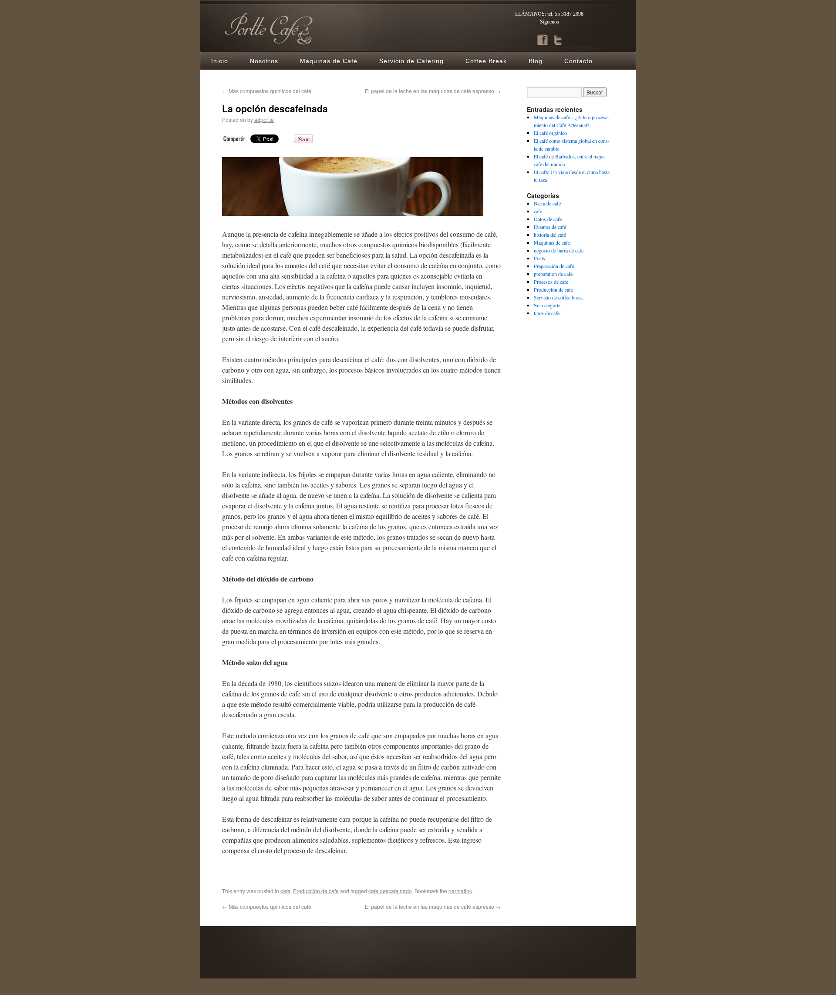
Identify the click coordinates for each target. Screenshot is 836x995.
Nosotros (264, 60)
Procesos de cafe (551, 281)
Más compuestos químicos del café (266, 90)
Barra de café (547, 203)
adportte (264, 119)
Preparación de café (554, 265)
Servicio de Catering (411, 60)
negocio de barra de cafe (558, 250)
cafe (285, 890)
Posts (539, 258)
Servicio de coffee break (558, 297)
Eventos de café (550, 226)
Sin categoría (547, 305)
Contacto (578, 60)
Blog (536, 60)
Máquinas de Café (328, 60)
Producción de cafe (316, 890)
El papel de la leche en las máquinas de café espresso (433, 90)
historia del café (550, 234)
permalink (460, 890)
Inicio (219, 60)
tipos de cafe (547, 312)
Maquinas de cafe (552, 242)
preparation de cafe (553, 273)
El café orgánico (550, 132)
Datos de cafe (548, 218)
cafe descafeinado (390, 890)
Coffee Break (486, 60)
